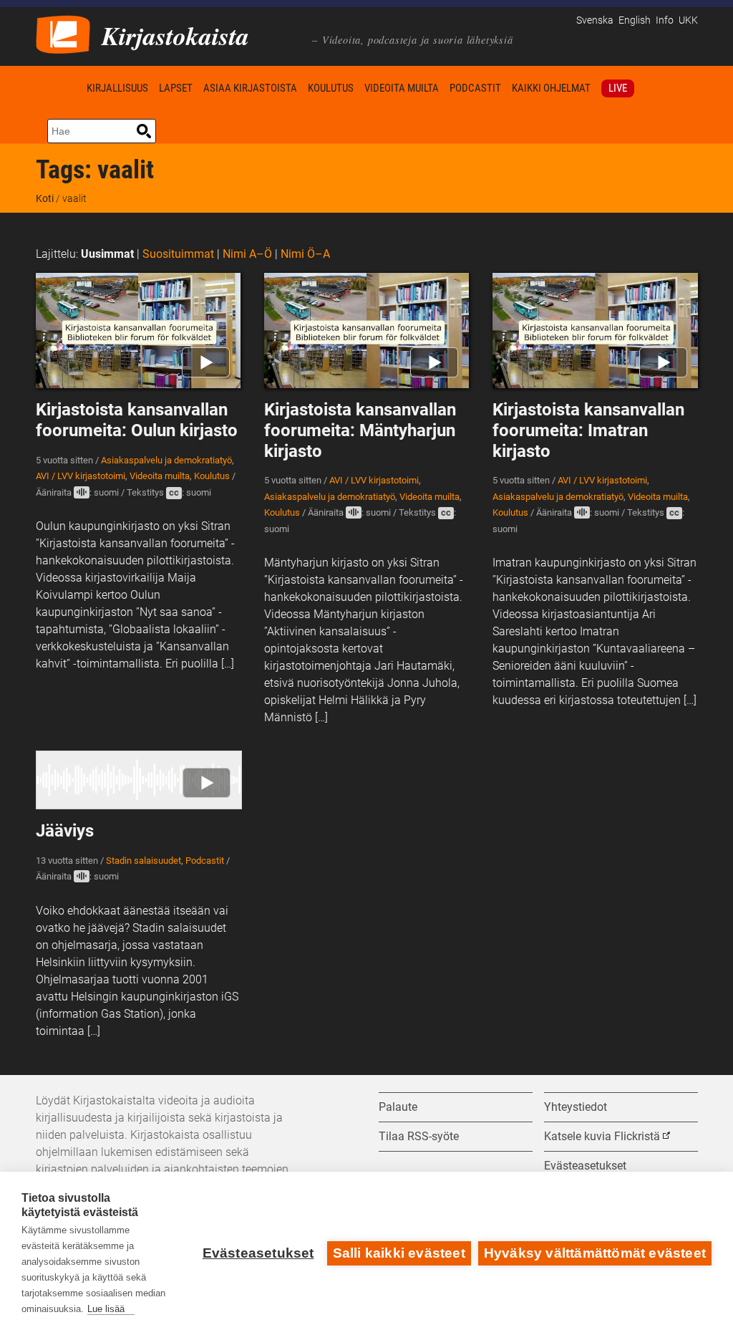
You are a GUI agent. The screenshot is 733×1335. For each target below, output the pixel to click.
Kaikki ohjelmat (551, 88)
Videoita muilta (401, 88)
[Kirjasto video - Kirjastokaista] (63, 33)
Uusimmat (107, 254)
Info (665, 20)
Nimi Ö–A (305, 254)
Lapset (176, 88)
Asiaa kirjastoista (250, 88)
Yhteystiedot (575, 1107)
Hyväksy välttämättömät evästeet (595, 1253)
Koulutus (331, 88)
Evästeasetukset (258, 1253)
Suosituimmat (178, 254)
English (634, 20)
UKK (688, 20)
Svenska (594, 20)
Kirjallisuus (117, 88)
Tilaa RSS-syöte (419, 1136)
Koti (59, 88)
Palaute (398, 1107)
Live (617, 88)
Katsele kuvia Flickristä (602, 1136)
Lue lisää (106, 1308)
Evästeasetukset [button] (585, 1165)
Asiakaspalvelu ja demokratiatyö (166, 460)
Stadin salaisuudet (143, 860)
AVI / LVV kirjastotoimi (80, 476)
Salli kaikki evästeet (399, 1253)
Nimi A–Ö (247, 254)
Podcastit (475, 88)
